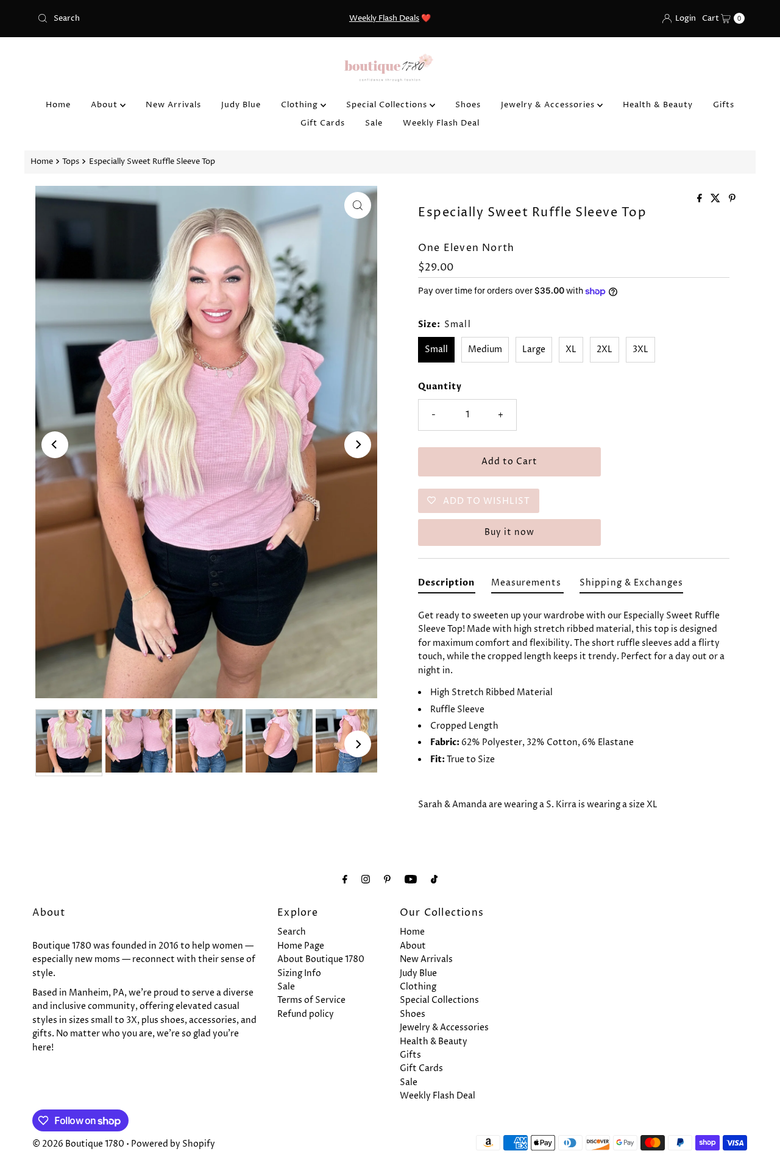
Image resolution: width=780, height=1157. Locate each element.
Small (436, 349)
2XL (604, 349)
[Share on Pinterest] (732, 199)
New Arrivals (173, 104)
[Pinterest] (387, 879)
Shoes (468, 104)
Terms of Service (311, 1000)
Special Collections (388, 104)
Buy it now (509, 532)
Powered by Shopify (173, 1144)
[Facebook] (344, 879)
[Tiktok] (434, 879)
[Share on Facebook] (700, 199)
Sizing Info (299, 973)
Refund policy (305, 1014)
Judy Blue (241, 104)
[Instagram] (365, 879)
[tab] (446, 585)
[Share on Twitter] (717, 199)
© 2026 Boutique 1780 (78, 1144)
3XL (640, 349)
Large (533, 349)
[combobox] (148, 18)
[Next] (357, 444)
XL (571, 349)
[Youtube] (411, 879)
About (105, 104)
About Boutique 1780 (320, 959)
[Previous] (54, 444)
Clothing (301, 104)
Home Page (300, 946)
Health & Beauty (658, 104)
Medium (485, 349)
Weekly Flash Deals (384, 18)
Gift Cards (322, 123)
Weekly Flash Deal (441, 123)
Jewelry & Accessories (549, 104)
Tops (70, 162)
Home (58, 104)
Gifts (723, 104)
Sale (374, 123)
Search (291, 932)
